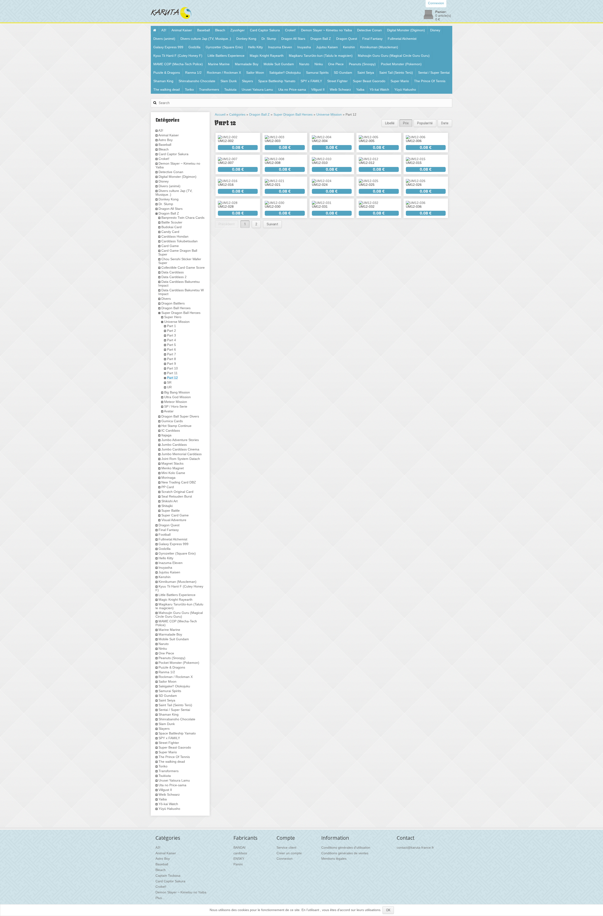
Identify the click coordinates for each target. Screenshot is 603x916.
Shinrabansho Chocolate (197, 81)
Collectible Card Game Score (183, 267)
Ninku (318, 64)
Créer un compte (289, 853)
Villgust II (318, 89)
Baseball (203, 30)
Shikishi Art (169, 501)
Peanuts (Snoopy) (362, 64)
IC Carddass (170, 430)
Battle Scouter (171, 222)
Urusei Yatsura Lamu (257, 89)
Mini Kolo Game (173, 473)
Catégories (237, 114)
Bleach (220, 30)
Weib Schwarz (340, 89)
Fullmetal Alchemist (402, 39)
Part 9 (171, 363)
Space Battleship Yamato (276, 81)
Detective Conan (369, 30)
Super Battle (170, 510)
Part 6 (171, 349)
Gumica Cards (172, 421)
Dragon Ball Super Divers (180, 416)
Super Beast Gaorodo (369, 81)
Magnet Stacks (172, 463)
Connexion (285, 858)
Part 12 (172, 378)
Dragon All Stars (293, 39)
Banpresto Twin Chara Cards (182, 217)
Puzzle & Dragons (166, 72)
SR (169, 382)
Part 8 (171, 359)
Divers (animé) (164, 39)
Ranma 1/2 (193, 72)
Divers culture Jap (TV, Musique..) (205, 39)
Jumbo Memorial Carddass (181, 454)
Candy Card (170, 232)
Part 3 (171, 335)
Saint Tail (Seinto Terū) (396, 72)
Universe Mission (177, 322)
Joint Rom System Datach (180, 459)
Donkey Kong (246, 39)
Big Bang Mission (177, 392)
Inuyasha (304, 47)
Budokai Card (171, 227)
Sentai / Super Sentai (434, 72)
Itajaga (166, 435)
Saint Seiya (365, 72)
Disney (435, 30)
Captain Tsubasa (167, 875)
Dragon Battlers (173, 303)
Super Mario (400, 81)
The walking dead (166, 89)
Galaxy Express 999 (168, 47)
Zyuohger (237, 30)
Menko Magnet (172, 468)
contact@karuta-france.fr (415, 847)
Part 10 (172, 368)
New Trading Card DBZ (178, 482)
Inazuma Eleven (280, 47)
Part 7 (171, 354)
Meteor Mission (175, 402)
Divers (166, 298)
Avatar (169, 411)
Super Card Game (175, 515)
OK (388, 910)
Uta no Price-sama (292, 89)
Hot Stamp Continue (176, 426)
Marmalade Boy (246, 64)
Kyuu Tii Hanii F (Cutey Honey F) (177, 55)
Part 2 (171, 330)
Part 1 (171, 326)
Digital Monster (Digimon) (406, 30)
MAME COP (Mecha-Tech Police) (178, 64)
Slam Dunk (228, 81)
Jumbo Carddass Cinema (180, 449)
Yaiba (360, 89)
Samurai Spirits (317, 72)
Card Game (170, 246)
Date (444, 123)
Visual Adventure (173, 520)
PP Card (167, 487)
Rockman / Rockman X (224, 72)
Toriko (189, 89)
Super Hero (172, 317)
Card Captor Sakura (265, 30)
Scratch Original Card (177, 492)
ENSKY (238, 858)
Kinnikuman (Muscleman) (379, 47)
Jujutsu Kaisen (327, 47)
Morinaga (168, 477)
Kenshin (349, 47)
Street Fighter (337, 81)
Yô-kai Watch (379, 89)
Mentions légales (333, 858)
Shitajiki (167, 506)
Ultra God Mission (177, 397)
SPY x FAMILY (311, 81)
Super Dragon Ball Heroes (180, 313)
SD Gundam (343, 72)
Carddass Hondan (174, 236)
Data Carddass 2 (174, 277)
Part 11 (172, 373)
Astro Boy (165, 140)
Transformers (209, 89)
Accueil (220, 114)
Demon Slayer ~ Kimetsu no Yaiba (326, 30)
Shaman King (163, 81)
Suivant (272, 224)
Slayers (247, 81)
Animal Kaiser (181, 30)
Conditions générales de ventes (344, 853)
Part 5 (171, 345)
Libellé (390, 123)
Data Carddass (172, 272)
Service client (286, 847)
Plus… (160, 898)
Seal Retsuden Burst (176, 496)
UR (169, 387)
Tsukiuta (230, 89)
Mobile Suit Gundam (279, 64)
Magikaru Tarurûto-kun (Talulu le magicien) (321, 55)
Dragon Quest (346, 39)
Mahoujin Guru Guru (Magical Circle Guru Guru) (394, 55)
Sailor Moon (255, 72)
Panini (238, 864)
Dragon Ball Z (320, 39)
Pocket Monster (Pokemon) (401, 64)
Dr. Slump (268, 39)
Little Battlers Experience (226, 55)
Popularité (425, 123)
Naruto (304, 64)
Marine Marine (219, 64)
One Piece (336, 64)
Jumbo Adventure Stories (180, 440)
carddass (240, 853)
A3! (163, 30)
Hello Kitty (255, 47)
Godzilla (194, 47)
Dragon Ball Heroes (176, 308)
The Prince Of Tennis (429, 81)
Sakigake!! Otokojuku (285, 72)
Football (165, 534)
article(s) (443, 15)
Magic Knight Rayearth (267, 55)
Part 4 (171, 340)
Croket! (290, 30)
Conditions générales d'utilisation (345, 847)
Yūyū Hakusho (405, 89)
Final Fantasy (372, 39)
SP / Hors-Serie (175, 406)
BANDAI (239, 847)
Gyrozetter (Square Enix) (224, 47)
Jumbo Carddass (174, 444)
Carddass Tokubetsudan (179, 241)
